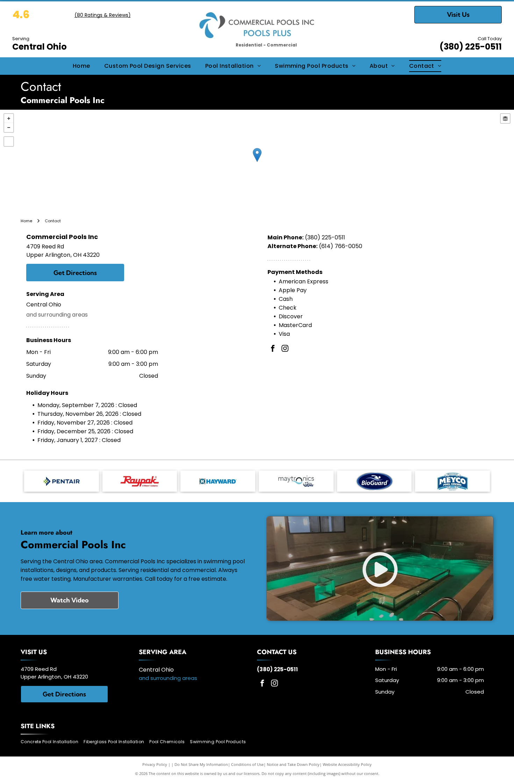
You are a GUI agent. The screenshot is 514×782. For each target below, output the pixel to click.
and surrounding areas (57, 315)
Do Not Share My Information (201, 764)
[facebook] (272, 349)
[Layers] (505, 118)
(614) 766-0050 (340, 246)
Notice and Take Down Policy (293, 764)
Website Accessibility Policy (347, 764)
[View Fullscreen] (8, 141)
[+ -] (257, 162)
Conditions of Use (247, 764)
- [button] (8, 127)
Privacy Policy (154, 764)
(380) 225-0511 (471, 46)
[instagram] (285, 349)
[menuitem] (81, 66)
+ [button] (8, 118)
